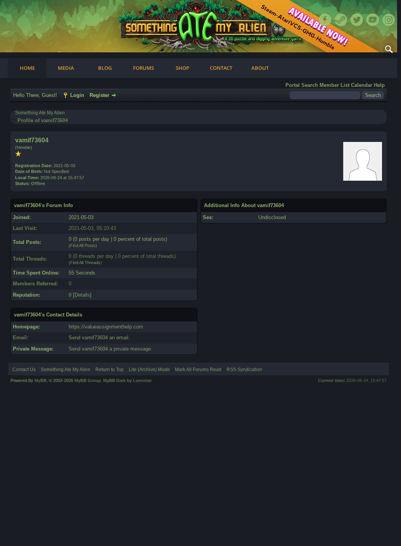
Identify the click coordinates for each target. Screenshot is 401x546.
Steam (341, 20)
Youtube (372, 20)
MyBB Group (87, 380)
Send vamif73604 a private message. (110, 349)
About (260, 67)
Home (27, 67)
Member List (334, 85)
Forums (143, 67)
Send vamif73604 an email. (99, 337)
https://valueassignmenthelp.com (106, 327)
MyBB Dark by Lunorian (127, 380)
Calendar (361, 85)
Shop (182, 67)
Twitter (357, 20)
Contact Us (24, 369)
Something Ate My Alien (40, 113)
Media (66, 67)
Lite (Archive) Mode (149, 369)
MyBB (41, 380)
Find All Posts (82, 245)
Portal (292, 85)
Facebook (325, 20)
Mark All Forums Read (198, 369)
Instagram (388, 20)
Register (99, 95)
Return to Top (109, 369)
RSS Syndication (244, 369)
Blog (105, 67)
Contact (221, 67)
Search (309, 85)
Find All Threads (85, 262)
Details (82, 295)
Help (379, 85)
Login (77, 95)
